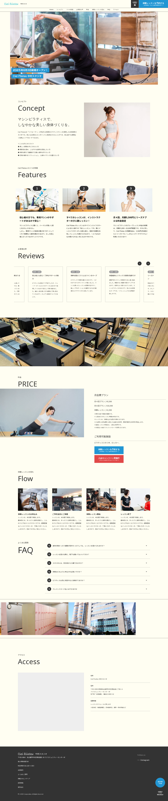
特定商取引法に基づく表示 (26, 766)
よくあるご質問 (22, 774)
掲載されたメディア (24, 778)
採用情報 (20, 783)
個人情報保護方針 (23, 761)
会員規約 (20, 770)
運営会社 (20, 787)
